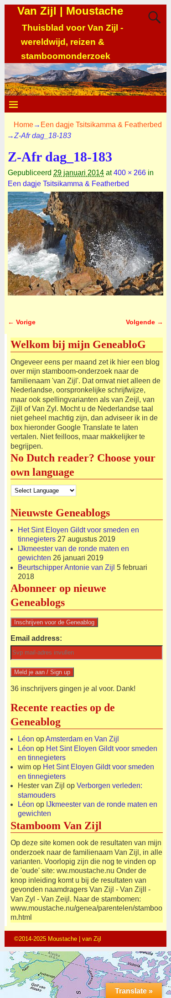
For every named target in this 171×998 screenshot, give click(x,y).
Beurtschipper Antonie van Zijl (66, 567)
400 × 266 (130, 173)
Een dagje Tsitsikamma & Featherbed (101, 125)
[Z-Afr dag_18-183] (85, 249)
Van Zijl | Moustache (70, 11)
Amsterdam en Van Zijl (82, 739)
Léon (26, 739)
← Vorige (22, 322)
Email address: (36, 638)
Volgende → (144, 322)
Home (23, 125)
